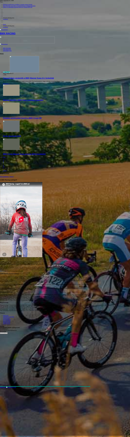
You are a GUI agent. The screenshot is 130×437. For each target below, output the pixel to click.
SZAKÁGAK (6, 318)
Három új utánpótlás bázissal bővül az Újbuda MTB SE (17, 7)
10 (3, 166)
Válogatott (7, 49)
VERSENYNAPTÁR (8, 317)
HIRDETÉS (3, 387)
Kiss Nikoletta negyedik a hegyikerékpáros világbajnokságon (19, 6)
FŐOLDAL (6, 315)
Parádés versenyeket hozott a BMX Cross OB (22, 118)
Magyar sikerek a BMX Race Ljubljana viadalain (23, 100)
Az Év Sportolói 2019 (12, 136)
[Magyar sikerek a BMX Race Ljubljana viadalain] (11, 95)
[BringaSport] (4, 44)
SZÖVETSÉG (6, 321)
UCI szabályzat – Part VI (6, 176)
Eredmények (7, 51)
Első (4, 157)
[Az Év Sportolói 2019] (11, 131)
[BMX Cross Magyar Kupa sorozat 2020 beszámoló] (11, 149)
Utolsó (4, 170)
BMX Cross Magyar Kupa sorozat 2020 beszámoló (24, 154)
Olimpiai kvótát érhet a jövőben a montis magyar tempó (17, 4)
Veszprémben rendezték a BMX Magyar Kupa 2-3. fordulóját (28, 78)
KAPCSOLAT (6, 323)
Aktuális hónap (4, 333)
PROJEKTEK (6, 322)
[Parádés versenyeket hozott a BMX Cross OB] (11, 113)
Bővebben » (6, 83)
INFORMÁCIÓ (7, 319)
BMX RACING (7, 48)
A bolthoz (5, 19)
